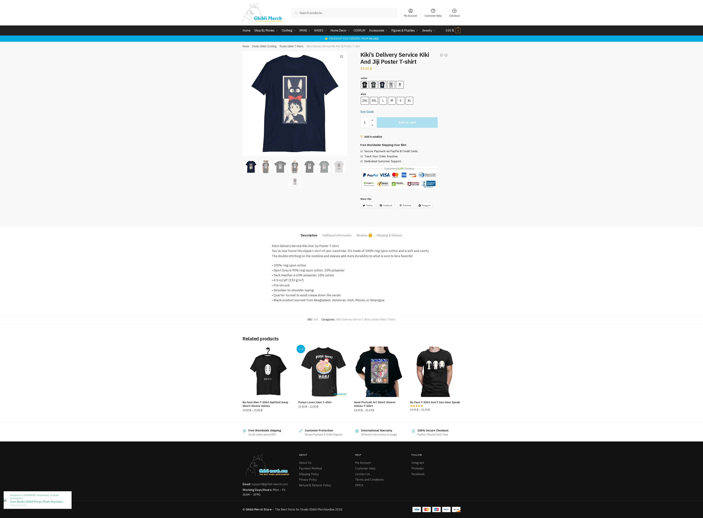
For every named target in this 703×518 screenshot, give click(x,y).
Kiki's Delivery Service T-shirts (353, 319)
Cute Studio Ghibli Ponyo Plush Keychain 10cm (37, 501)
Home (246, 46)
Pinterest (418, 468)
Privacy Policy (308, 479)
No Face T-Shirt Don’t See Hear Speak (435, 402)
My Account (410, 15)
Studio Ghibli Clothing (264, 46)
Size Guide (367, 112)
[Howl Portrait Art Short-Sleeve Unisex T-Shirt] (379, 372)
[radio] (364, 84)
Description (309, 235)
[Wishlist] (287, 352)
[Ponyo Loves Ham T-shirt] (323, 372)
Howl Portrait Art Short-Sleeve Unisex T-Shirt (374, 404)
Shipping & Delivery (389, 235)
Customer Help (433, 15)
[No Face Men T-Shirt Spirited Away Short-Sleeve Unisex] (268, 372)
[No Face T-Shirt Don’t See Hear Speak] (435, 372)
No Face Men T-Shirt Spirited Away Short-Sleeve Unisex (265, 404)
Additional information (337, 235)
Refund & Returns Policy (315, 485)
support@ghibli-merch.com (270, 484)
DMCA (359, 485)
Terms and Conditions (369, 479)
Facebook (418, 474)
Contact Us (362, 474)
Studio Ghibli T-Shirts (292, 46)
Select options (267, 418)
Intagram (418, 463)
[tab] (309, 232)
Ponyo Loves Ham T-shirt (315, 402)
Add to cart (407, 122)
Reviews (362, 235)
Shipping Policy (309, 474)
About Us (305, 463)
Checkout (454, 15)
